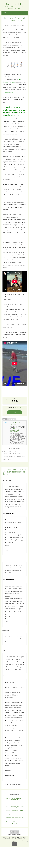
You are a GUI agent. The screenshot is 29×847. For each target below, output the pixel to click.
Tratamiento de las (14, 822)
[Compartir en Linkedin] (17, 401)
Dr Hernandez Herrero (15, 423)
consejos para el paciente (10, 453)
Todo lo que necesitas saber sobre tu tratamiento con (14, 807)
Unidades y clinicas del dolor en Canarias (14, 456)
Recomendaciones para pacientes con (14, 818)
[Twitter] (6, 423)
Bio (5, 419)
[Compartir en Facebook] (12, 401)
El (14, 815)
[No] (27, 841)
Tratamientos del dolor (10, 451)
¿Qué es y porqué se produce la (14, 798)
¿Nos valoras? (11, 407)
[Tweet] (14, 401)
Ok (14, 844)
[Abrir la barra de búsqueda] (26, 13)
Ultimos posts (12, 419)
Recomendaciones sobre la (14, 811)
